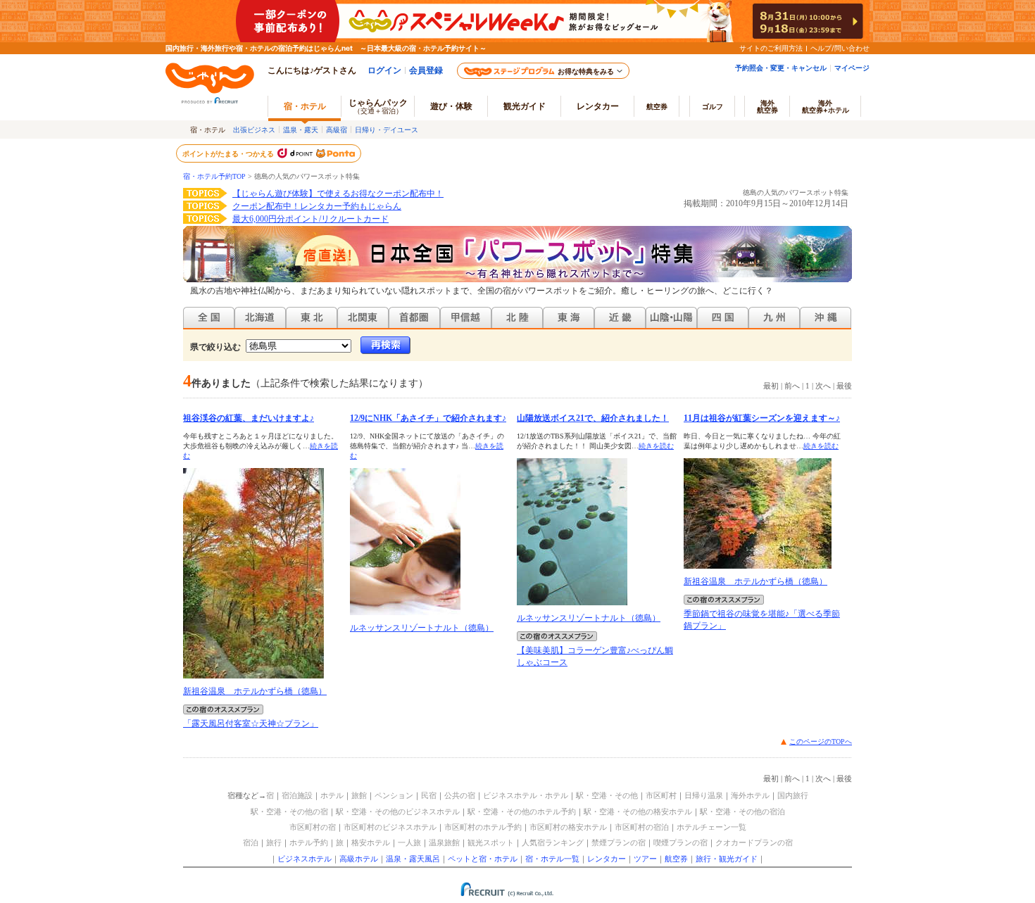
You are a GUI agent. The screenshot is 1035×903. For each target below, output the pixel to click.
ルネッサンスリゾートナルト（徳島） (422, 628)
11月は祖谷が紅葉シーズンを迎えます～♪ (762, 418)
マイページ (852, 67)
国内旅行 (792, 795)
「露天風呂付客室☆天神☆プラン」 (250, 723)
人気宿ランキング (553, 842)
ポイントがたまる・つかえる (228, 153)
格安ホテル (370, 842)
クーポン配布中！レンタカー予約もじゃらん (316, 206)
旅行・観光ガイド (727, 858)
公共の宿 (459, 795)
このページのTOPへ (820, 741)
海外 (767, 106)
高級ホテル (358, 858)
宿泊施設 (297, 795)
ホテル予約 (308, 842)
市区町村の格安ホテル (568, 827)
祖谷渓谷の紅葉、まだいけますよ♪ (248, 418)
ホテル (332, 795)
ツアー (645, 858)
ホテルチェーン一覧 (711, 827)
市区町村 (661, 795)
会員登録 (426, 70)
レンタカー (598, 106)
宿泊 (250, 842)
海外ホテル (750, 795)
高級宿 (336, 129)
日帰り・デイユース (386, 129)
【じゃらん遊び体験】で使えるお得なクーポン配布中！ (338, 193)
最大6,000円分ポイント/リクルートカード (310, 219)
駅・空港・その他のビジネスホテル (398, 811)
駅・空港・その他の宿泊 (742, 811)
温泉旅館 (444, 842)
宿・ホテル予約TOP (214, 176)
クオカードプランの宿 (754, 842)
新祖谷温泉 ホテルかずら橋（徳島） (255, 691)
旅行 (274, 842)
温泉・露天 (300, 129)
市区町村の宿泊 (642, 827)
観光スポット (491, 842)
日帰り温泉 (703, 795)
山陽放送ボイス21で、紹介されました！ (593, 418)
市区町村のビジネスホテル (390, 827)
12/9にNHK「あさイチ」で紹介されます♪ (428, 418)
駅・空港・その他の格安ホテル (638, 811)
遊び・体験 (451, 106)
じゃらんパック (378, 106)
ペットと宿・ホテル (483, 858)
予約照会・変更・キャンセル (781, 67)
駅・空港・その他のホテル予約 (522, 811)
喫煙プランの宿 (680, 842)
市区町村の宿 (312, 827)
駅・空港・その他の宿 (289, 811)
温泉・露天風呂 (413, 858)
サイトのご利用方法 (771, 48)
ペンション (394, 795)
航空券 (656, 106)
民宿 (429, 795)
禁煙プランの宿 (618, 842)
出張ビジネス (254, 129)
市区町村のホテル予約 (483, 827)
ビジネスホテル (304, 858)
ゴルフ (712, 106)
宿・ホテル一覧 (552, 858)
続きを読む (656, 446)
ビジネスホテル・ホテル (525, 795)
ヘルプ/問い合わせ (840, 48)
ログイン (384, 70)
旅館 (359, 795)
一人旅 (409, 842)
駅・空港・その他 (607, 795)
